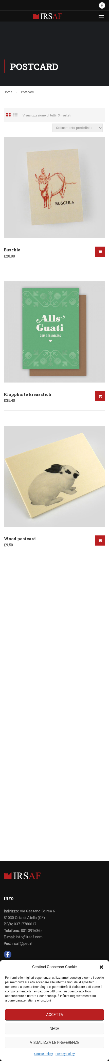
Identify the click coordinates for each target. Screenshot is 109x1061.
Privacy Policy (65, 1054)
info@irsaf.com (29, 937)
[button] (101, 967)
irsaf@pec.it (22, 943)
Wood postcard (20, 538)
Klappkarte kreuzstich (27, 394)
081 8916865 (31, 930)
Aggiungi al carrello (100, 252)
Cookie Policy (43, 1054)
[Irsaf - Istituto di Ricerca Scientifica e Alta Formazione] (47, 17)
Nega (54, 1028)
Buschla (12, 249)
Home (8, 92)
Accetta (54, 1014)
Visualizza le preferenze (54, 1042)
